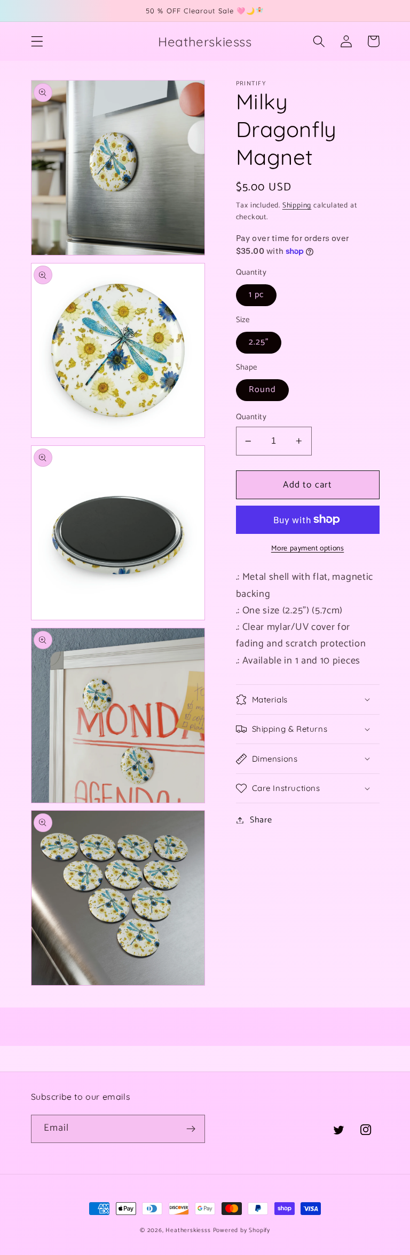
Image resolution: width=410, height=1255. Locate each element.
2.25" (259, 342)
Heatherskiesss (187, 1230)
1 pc (256, 294)
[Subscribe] (190, 1129)
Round (263, 389)
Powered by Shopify (242, 1230)
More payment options (307, 548)
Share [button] (261, 820)
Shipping (296, 205)
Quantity (251, 417)
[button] (37, 41)
